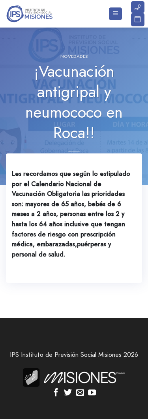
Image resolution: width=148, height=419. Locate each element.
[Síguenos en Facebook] (56, 393)
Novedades (74, 56)
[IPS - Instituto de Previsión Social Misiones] (45, 14)
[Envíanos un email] (80, 393)
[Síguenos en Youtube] (92, 393)
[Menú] (115, 13)
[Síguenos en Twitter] (68, 393)
